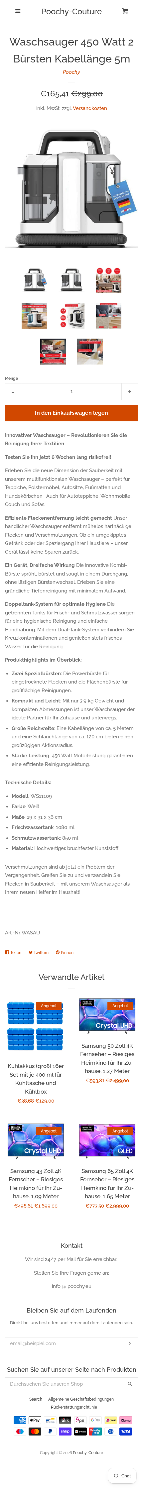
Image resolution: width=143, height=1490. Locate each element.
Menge (11, 378)
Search (35, 1399)
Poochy (71, 72)
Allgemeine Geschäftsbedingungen (81, 1399)
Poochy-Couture (71, 12)
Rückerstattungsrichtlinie (74, 1407)
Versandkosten (90, 108)
